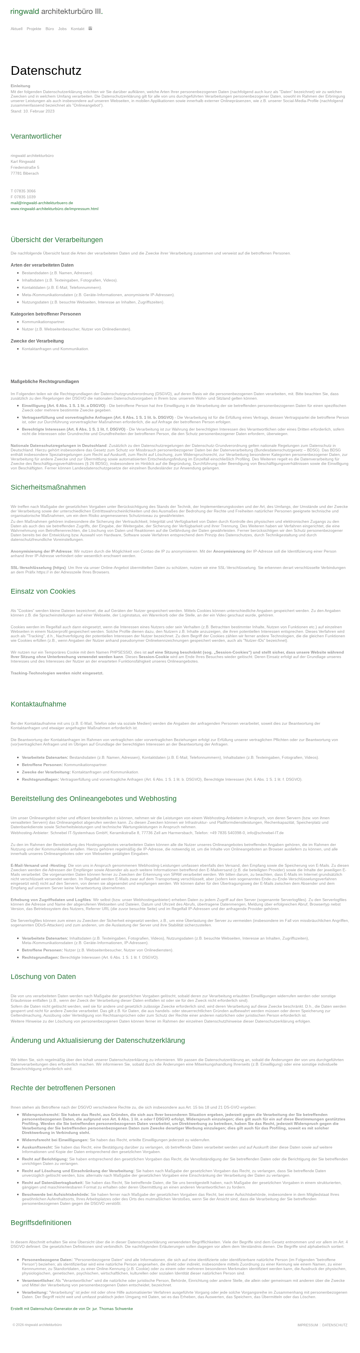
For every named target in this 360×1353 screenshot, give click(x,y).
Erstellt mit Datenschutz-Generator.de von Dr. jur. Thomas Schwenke (72, 1308)
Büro (50, 28)
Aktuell (16, 28)
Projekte (34, 28)
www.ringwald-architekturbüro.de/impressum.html (54, 208)
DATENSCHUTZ (334, 1325)
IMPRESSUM (308, 1325)
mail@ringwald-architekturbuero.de (42, 203)
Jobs (62, 28)
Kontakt (77, 28)
